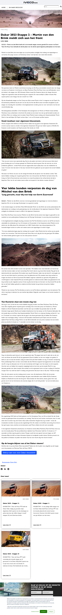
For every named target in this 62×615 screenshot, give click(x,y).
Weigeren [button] (51, 611)
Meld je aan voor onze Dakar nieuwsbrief (19, 453)
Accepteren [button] (43, 611)
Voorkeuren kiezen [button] (35, 611)
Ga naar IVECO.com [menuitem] (16, 7)
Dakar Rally (13, 462)
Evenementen (6, 462)
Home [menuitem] (3, 7)
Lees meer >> (7, 525)
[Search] (61, 7)
